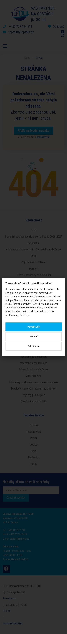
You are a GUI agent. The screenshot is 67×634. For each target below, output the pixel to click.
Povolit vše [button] (33, 327)
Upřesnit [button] (33, 336)
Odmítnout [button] (33, 346)
